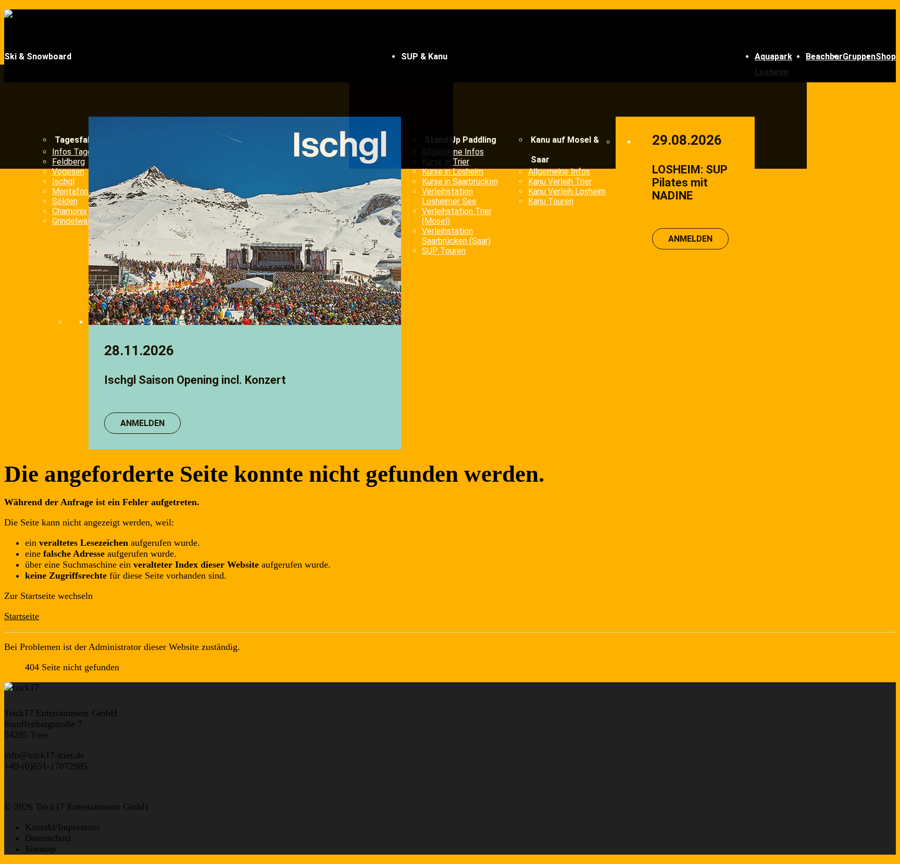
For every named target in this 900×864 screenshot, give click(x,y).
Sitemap (40, 849)
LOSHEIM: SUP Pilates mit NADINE (690, 182)
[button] (202, 57)
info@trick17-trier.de (44, 755)
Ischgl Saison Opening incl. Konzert (195, 379)
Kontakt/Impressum (62, 827)
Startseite (21, 616)
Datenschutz (48, 838)
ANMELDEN (142, 423)
